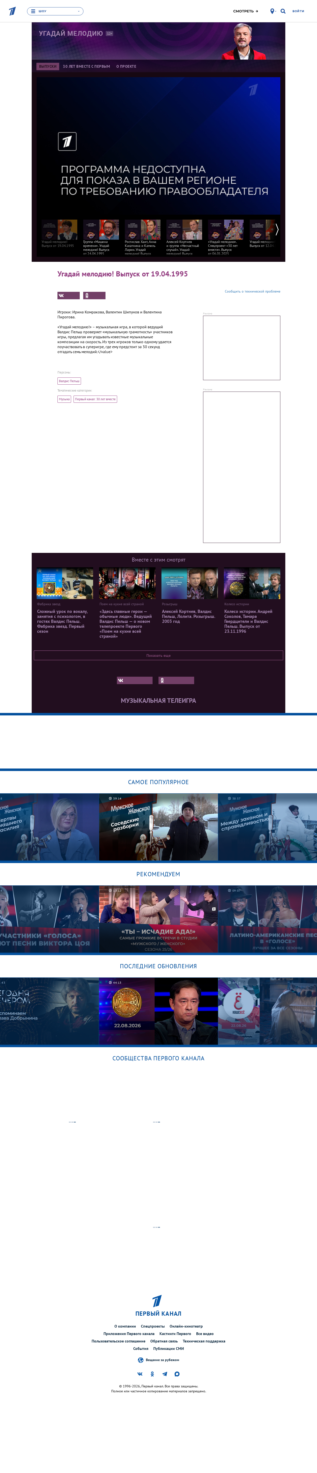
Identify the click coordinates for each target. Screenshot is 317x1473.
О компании (125, 1326)
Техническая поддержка (204, 1341)
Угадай (71, 33)
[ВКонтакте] (68, 295)
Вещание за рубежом (162, 1360)
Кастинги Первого (175, 1333)
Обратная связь (164, 1341)
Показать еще (158, 655)
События (140, 1348)
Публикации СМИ (168, 1348)
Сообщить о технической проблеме (252, 291)
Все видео (205, 1333)
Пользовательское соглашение (118, 1341)
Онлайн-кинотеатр (186, 1326)
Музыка (64, 399)
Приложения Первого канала (129, 1333)
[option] (59, 231)
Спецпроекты (153, 1326)
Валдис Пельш (69, 381)
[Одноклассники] (94, 295)
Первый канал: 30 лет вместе (95, 399)
